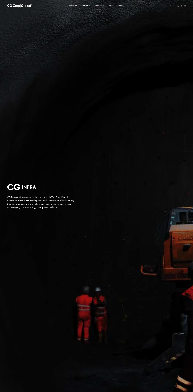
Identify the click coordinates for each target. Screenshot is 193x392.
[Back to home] (19, 5)
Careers (121, 5)
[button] (171, 5)
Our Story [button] (73, 5)
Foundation (100, 5)
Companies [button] (86, 5)
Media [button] (111, 5)
